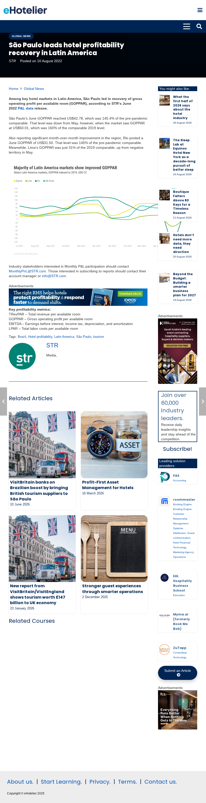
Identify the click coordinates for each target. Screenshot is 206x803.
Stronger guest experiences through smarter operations (112, 588)
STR (12, 61)
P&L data (26, 108)
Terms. (127, 782)
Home (13, 89)
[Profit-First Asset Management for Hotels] (114, 444)
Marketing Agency (183, 552)
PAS (176, 475)
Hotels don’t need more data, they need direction (183, 243)
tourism (98, 337)
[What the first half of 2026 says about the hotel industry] (164, 100)
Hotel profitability (40, 337)
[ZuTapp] (164, 649)
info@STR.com (54, 276)
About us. (20, 782)
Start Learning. (60, 782)
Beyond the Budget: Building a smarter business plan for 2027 (184, 284)
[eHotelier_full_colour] (25, 10)
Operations (179, 557)
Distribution (179, 533)
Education (179, 595)
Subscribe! (177, 449)
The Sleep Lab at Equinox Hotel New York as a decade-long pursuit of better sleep (184, 155)
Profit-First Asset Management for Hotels (107, 485)
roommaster (184, 499)
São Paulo (83, 337)
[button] (200, 10)
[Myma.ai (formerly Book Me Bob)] (164, 616)
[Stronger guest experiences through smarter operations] (114, 548)
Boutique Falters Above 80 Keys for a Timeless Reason (181, 202)
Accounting (179, 480)
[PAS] (164, 477)
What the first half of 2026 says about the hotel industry (183, 107)
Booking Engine (182, 504)
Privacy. (100, 782)
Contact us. (160, 782)
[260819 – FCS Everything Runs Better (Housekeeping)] (177, 728)
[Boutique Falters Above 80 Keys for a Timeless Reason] (164, 195)
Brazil (22, 337)
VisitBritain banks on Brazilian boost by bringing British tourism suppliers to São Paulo (39, 490)
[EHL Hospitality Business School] (164, 577)
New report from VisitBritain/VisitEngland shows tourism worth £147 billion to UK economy (37, 594)
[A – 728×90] (78, 305)
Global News (34, 89)
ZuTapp (179, 648)
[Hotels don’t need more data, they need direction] (164, 238)
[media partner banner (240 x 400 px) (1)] (177, 383)
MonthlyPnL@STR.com (27, 271)
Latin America (64, 337)
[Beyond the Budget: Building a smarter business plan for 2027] (164, 277)
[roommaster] (164, 501)
